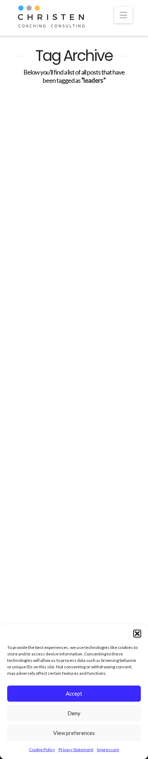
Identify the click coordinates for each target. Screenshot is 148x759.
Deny (74, 713)
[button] (137, 633)
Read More (41, 300)
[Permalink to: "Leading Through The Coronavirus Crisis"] (73, 128)
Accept (74, 693)
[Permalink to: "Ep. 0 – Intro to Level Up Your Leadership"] (73, 422)
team (55, 347)
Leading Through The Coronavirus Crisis (67, 182)
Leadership (100, 335)
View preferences (74, 733)
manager (29, 347)
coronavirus (33, 322)
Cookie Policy (42, 749)
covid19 (64, 322)
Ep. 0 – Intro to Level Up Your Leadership (73, 500)
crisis (88, 322)
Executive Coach (36, 335)
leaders (71, 335)
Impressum (108, 749)
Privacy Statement (76, 749)
